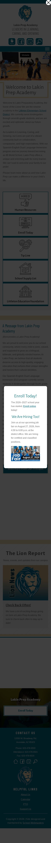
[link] (48, 2)
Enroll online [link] (29, 406)
